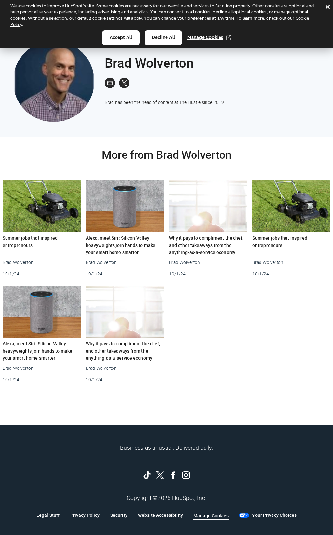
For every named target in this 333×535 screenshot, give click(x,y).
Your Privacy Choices (274, 515)
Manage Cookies (205, 37)
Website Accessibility (160, 515)
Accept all (121, 37)
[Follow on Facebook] (173, 475)
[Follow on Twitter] (160, 475)
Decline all (163, 37)
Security (118, 515)
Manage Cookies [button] (211, 516)
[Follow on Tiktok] (147, 475)
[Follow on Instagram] (186, 475)
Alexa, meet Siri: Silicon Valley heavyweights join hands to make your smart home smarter (120, 245)
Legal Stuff (48, 515)
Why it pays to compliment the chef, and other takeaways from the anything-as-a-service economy (206, 245)
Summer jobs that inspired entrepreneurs (30, 241)
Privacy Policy (85, 515)
